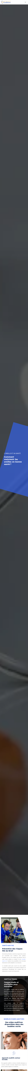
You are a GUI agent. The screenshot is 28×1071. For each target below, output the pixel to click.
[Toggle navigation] (25, 2)
